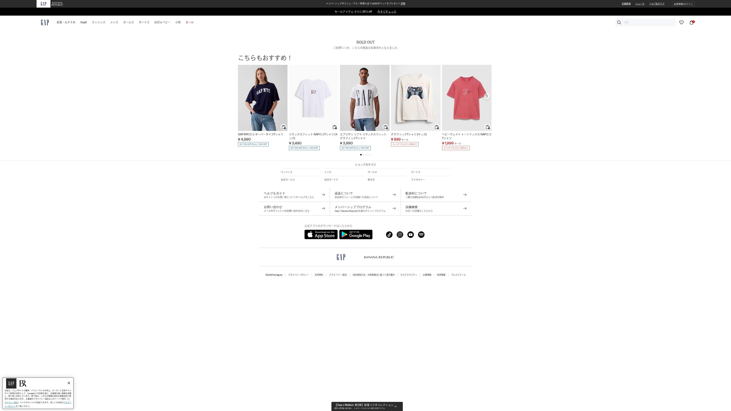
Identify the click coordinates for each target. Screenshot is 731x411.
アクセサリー (418, 179)
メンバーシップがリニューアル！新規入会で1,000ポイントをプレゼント (365, 3)
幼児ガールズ (288, 179)
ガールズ (372, 172)
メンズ (327, 172)
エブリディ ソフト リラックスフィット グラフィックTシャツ (363, 136)
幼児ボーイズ (331, 179)
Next (487, 96)
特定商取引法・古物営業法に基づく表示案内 (374, 275)
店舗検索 (626, 3)
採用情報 (441, 275)
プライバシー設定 (338, 275)
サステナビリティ (408, 275)
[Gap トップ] (43, 22)
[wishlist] (681, 22)
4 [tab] (368, 154)
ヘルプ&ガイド (657, 3)
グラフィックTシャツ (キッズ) (409, 134)
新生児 (371, 179)
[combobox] (645, 22)
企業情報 (427, 275)
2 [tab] (363, 154)
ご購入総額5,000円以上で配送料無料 (424, 197)
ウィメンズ (286, 172)
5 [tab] (370, 154)
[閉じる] (69, 383)
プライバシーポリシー (298, 275)
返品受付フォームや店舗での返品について (356, 197)
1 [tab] (361, 154)
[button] (683, 4)
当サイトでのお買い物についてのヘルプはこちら (289, 197)
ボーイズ (415, 172)
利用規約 (319, 275)
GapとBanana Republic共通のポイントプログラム (360, 211)
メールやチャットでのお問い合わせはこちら (287, 211)
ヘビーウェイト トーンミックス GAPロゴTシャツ (466, 136)
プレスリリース (458, 275)
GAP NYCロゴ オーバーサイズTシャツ (260, 134)
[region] (38, 393)
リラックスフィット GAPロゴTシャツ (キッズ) (313, 136)
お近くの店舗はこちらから (419, 211)
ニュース (640, 3)
